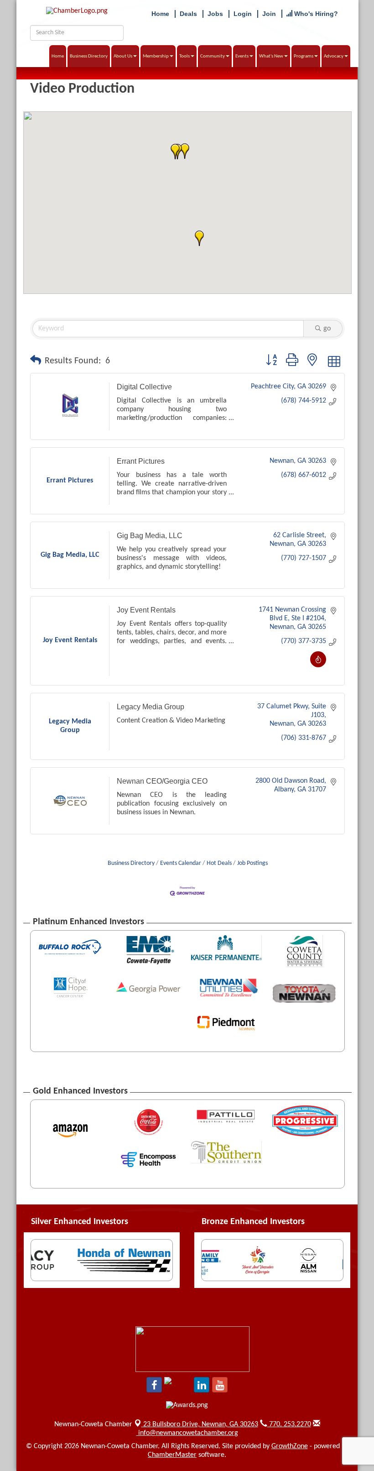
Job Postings (252, 863)
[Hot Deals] (318, 665)
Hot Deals (219, 863)
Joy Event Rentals (146, 610)
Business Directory (89, 56)
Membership (156, 56)
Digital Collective (144, 387)
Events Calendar (180, 863)
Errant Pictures (141, 461)
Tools (184, 56)
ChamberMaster (172, 1455)
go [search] (327, 328)
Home (58, 56)
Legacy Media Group (150, 707)
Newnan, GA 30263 (200, 1424)
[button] (199, 238)
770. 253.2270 (289, 1424)
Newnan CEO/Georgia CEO (162, 781)
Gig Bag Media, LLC (149, 535)
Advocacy (333, 56)
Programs (303, 56)
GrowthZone (289, 1446)
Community (212, 56)
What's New (271, 56)
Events (242, 56)
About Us (123, 56)
